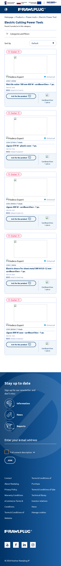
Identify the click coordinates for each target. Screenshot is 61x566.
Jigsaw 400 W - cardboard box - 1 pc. (22, 207)
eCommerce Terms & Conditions (14, 504)
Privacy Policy (11, 489)
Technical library (39, 495)
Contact (8, 478)
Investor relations (39, 501)
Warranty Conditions (14, 495)
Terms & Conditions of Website (14, 515)
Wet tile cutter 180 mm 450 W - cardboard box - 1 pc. (30, 84)
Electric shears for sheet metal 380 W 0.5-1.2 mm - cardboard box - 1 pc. (29, 269)
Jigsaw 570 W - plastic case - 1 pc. (21, 145)
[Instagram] (33, 545)
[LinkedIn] (24, 545)
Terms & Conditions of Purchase (41, 481)
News (34, 506)
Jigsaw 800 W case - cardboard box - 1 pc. (25, 332)
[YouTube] (7, 545)
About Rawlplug (12, 483)
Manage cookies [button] (39, 512)
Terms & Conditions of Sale (43, 489)
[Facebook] (16, 545)
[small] (30, 64)
